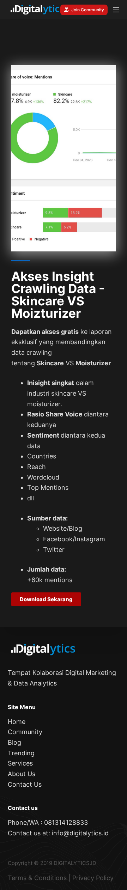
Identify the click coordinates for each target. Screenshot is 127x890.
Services (20, 763)
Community (25, 732)
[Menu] (116, 10)
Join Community (87, 9)
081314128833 (66, 822)
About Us (21, 774)
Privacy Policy (93, 878)
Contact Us (25, 784)
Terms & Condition (36, 878)
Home (16, 721)
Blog (14, 742)
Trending (21, 753)
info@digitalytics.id (80, 833)
